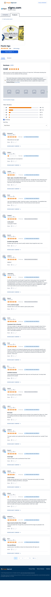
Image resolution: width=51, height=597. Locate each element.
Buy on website (8, 51)
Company (5, 15)
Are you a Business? (42, 2)
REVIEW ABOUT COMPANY (13, 146)
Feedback (48, 568)
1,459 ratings (16, 48)
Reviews (9, 58)
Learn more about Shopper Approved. (27, 572)
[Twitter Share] (14, 142)
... (26, 558)
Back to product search (7, 19)
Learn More (17, 82)
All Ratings (7, 119)
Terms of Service (40, 568)
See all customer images (8, 99)
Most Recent (7, 125)
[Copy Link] (16, 142)
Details (3, 58)
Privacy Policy (32, 568)
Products (14, 15)
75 (29, 558)
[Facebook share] (11, 142)
